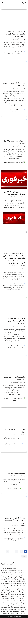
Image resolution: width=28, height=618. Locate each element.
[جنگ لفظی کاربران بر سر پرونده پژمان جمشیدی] (14, 364)
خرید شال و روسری (6, 600)
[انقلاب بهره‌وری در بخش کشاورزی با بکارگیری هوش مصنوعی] (14, 179)
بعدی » (24, 556)
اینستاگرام (10, 572)
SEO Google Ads (20, 613)
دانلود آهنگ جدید (20, 581)
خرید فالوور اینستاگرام (7, 570)
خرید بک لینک (19, 575)
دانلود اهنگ (4, 572)
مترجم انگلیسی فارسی (20, 603)
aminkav (22, 39)
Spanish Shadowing (20, 572)
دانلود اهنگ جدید (18, 570)
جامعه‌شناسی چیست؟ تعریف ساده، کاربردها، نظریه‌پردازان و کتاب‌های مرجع (15, 321)
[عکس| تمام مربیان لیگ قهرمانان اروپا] (14, 417)
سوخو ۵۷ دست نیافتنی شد (16, 473)
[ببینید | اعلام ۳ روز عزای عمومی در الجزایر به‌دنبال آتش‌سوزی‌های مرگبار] (14, 505)
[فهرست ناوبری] (3, 2)
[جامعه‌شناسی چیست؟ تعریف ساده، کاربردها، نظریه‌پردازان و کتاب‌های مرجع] (14, 306)
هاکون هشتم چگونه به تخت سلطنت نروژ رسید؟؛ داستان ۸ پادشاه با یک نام (15, 34)
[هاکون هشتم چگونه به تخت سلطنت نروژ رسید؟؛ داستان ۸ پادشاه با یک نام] (14, 19)
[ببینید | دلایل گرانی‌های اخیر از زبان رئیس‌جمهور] (14, 70)
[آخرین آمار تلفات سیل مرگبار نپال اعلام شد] (14, 128)
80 (7, 551)
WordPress (10, 616)
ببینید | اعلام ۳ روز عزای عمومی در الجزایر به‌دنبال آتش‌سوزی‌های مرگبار (14, 520)
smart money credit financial (9, 605)
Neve (19, 616)
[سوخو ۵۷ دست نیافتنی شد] (14, 460)
